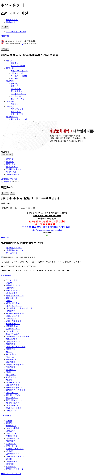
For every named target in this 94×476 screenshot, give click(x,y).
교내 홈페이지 (6, 416)
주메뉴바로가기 (13, 22)
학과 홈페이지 (6, 275)
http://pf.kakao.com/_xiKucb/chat (47, 230)
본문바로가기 (12, 20)
